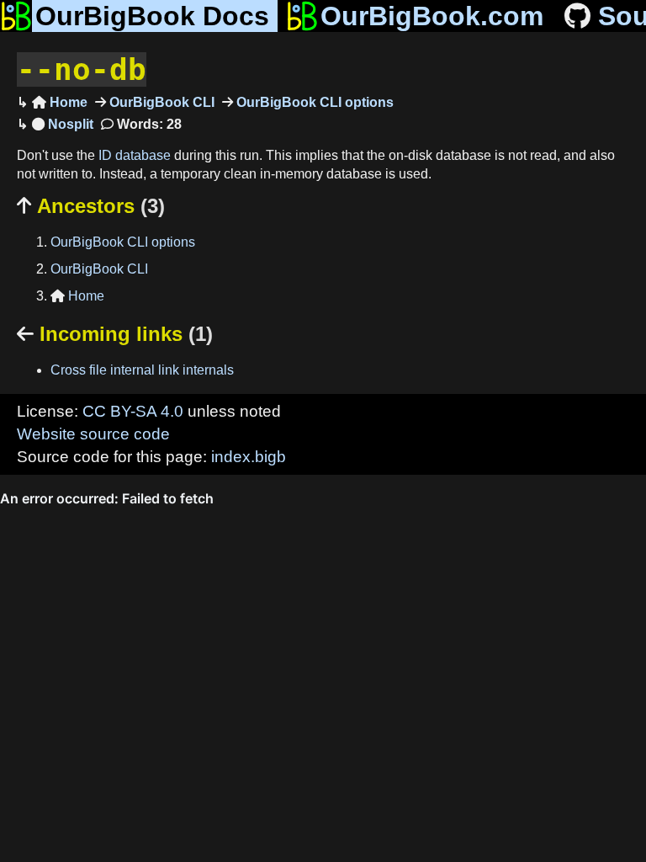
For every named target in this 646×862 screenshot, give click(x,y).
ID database (134, 155)
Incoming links (115, 333)
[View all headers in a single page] (62, 124)
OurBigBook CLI (160, 102)
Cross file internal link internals (142, 370)
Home (59, 102)
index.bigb (248, 457)
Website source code (93, 434)
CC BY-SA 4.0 (132, 411)
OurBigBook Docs (152, 16)
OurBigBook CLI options (313, 102)
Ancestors (91, 205)
